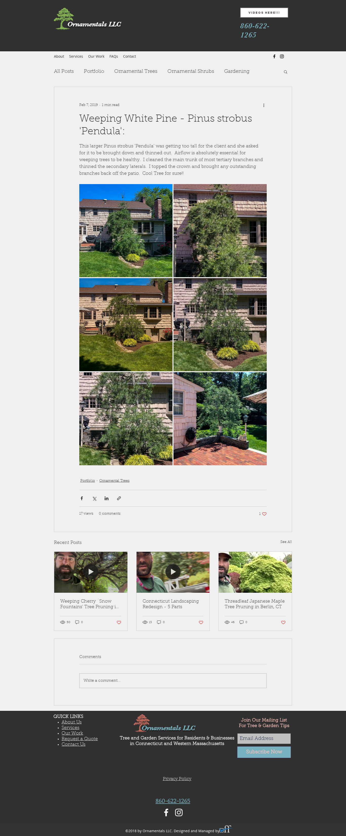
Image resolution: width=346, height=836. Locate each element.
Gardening (236, 71)
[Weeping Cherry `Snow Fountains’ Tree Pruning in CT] (90, 572)
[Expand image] (125, 230)
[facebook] (274, 56)
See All (286, 542)
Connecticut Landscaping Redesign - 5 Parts (171, 604)
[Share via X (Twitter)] (94, 498)
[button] (285, 72)
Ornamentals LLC (168, 728)
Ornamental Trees (135, 71)
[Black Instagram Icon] (281, 56)
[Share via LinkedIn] (106, 498)
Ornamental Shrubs (190, 71)
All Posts (64, 71)
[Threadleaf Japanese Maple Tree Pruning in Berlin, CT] (255, 572)
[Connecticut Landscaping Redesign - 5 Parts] (173, 572)
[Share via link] (119, 498)
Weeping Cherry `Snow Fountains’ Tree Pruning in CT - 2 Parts (89, 604)
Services (70, 728)
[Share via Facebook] (81, 498)
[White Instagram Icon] (179, 812)
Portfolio (94, 71)
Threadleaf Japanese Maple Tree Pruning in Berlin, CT (255, 604)
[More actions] (264, 105)
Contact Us (73, 744)
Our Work (72, 733)
